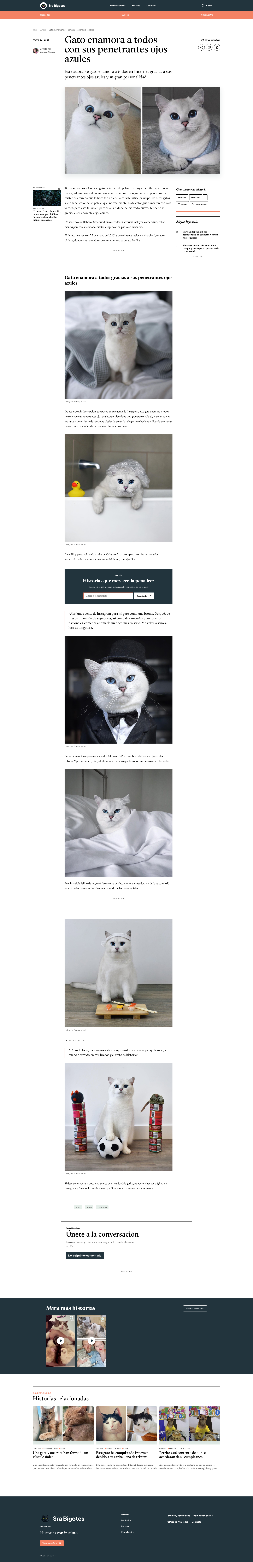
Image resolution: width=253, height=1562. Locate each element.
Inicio (35, 30)
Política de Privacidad (177, 1521)
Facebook (84, 1188)
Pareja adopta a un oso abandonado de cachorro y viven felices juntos (200, 235)
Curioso (125, 14)
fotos (89, 1207)
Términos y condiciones (178, 1515)
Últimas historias (117, 5)
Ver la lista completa (195, 1308)
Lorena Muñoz (47, 52)
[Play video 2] (91, 1341)
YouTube (136, 5)
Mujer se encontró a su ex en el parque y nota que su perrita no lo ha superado (201, 249)
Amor (78, 1207)
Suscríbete (144, 596)
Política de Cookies (203, 1515)
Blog (73, 554)
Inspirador (45, 14)
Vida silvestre (207, 14)
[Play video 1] (60, 1341)
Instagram (70, 1188)
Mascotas (102, 1207)
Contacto (151, 5)
